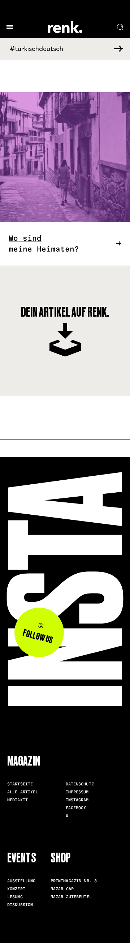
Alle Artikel (22, 792)
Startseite (20, 784)
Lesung (15, 897)
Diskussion (20, 905)
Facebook (76, 808)
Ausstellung (21, 881)
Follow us (38, 637)
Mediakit (17, 800)
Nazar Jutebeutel (71, 897)
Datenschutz (80, 784)
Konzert (16, 889)
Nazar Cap (62, 889)
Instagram (77, 800)
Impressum (77, 792)
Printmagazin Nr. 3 (74, 881)
